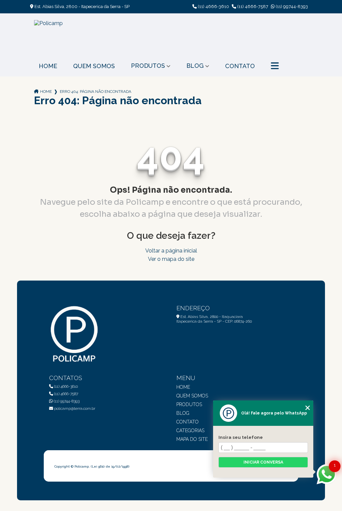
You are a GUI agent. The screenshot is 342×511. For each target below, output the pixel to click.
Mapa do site (192, 439)
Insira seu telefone (240, 437)
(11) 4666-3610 (213, 6)
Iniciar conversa (263, 462)
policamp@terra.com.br (74, 408)
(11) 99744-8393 (291, 6)
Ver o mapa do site (171, 259)
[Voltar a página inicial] (48, 34)
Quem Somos (94, 65)
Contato (240, 65)
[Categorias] (275, 66)
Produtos (148, 65)
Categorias (190, 430)
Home (48, 65)
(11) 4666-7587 (252, 6)
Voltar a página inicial (171, 250)
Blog (195, 65)
